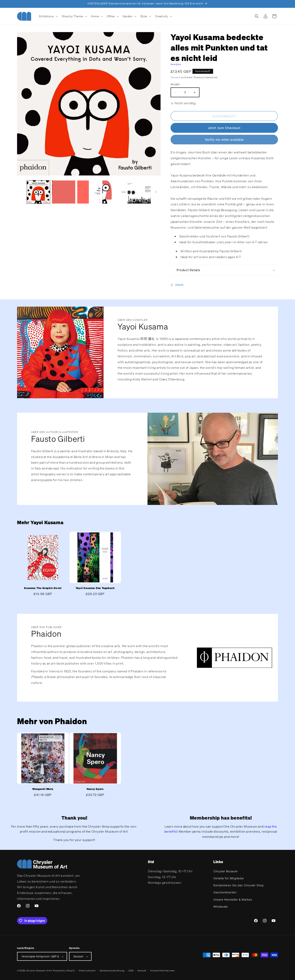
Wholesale (220, 906)
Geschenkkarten (224, 892)
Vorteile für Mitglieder (228, 878)
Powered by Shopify (64, 970)
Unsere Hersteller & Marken (232, 899)
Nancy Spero (95, 789)
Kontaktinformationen (162, 970)
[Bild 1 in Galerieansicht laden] (38, 192)
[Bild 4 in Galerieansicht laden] (113, 192)
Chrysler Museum (225, 871)
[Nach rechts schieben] (156, 191)
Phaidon (176, 64)
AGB (130, 970)
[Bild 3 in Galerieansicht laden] (88, 192)
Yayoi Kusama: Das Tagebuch (95, 588)
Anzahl (175, 84)
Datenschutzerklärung (112, 970)
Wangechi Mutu (42, 789)
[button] (48, 16)
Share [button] (179, 284)
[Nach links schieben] (21, 191)
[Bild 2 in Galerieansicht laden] (63, 192)
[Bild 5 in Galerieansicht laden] (139, 192)
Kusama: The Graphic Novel (42, 588)
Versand (175, 77)
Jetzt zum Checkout (224, 128)
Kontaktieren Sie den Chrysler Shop (238, 885)
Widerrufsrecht (87, 970)
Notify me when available (224, 140)
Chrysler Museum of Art (39, 970)
